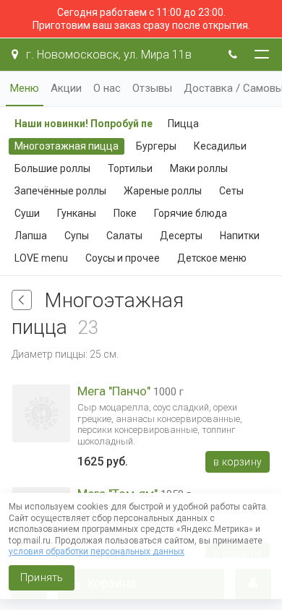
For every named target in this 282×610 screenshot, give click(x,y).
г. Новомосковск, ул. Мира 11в (107, 54)
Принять (41, 577)
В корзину (237, 462)
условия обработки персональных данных (96, 551)
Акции (66, 88)
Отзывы (152, 88)
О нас (107, 88)
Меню (24, 88)
